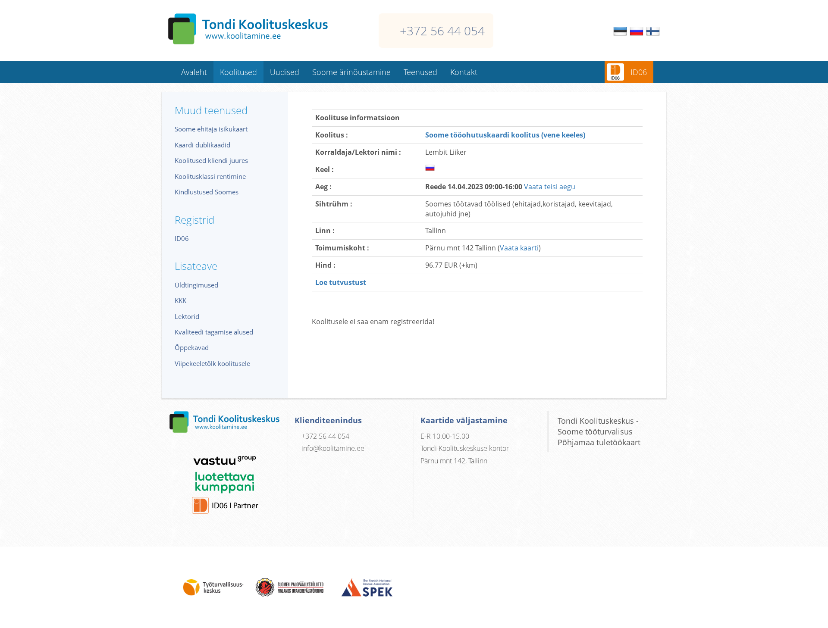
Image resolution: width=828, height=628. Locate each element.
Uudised (284, 72)
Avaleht (194, 72)
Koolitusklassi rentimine (210, 176)
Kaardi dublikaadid (202, 145)
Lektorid (187, 316)
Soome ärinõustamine (351, 72)
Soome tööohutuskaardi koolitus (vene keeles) (505, 135)
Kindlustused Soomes (206, 191)
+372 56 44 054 (442, 30)
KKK (180, 300)
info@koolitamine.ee (332, 448)
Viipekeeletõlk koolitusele (212, 363)
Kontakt (463, 72)
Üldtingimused (196, 285)
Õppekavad (192, 347)
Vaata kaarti (519, 248)
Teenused (420, 72)
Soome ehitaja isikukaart (211, 129)
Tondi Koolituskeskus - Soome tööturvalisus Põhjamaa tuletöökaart (599, 431)
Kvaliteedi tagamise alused (214, 332)
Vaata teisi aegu (549, 186)
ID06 (638, 72)
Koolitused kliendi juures (211, 160)
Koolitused (238, 72)
